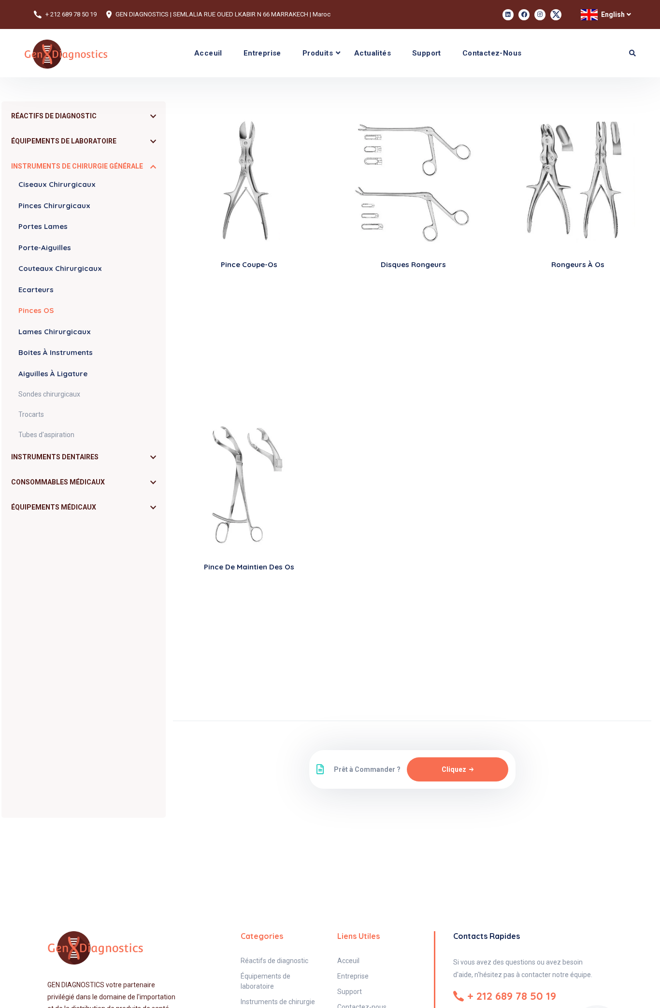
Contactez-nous (492, 53)
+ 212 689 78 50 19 (71, 14)
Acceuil (208, 53)
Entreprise (262, 53)
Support (426, 53)
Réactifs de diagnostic (274, 961)
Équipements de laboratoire (265, 981)
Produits (317, 53)
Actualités (372, 53)
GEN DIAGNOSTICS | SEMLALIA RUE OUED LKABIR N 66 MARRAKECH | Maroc (222, 14)
